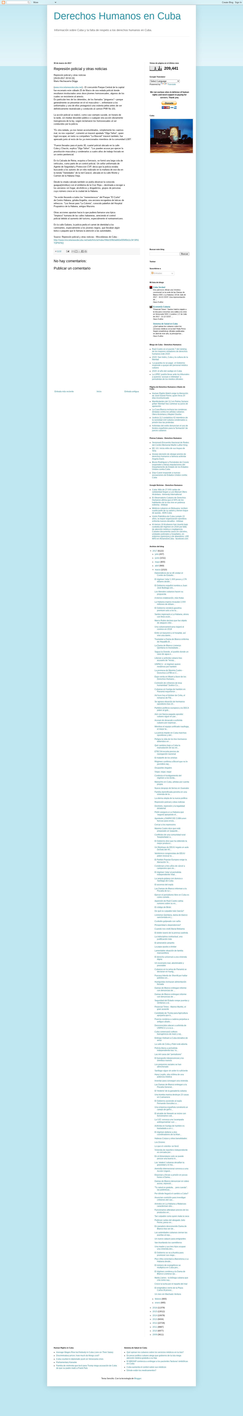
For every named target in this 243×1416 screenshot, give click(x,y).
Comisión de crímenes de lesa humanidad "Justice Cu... (168, 684)
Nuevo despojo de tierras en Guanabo (172, 788)
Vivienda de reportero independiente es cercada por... (171, 1151)
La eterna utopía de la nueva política (171, 798)
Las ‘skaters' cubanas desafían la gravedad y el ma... (169, 1163)
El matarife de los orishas (166, 758)
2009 (155, 1334)
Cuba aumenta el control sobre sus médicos (146, 1367)
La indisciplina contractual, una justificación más (168, 937)
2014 (155, 1315)
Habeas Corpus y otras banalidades (171, 1138)
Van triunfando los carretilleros (168, 1242)
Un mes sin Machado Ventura (168, 1294)
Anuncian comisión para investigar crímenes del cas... (170, 1198)
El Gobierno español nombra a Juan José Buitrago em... (171, 586)
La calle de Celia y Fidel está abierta (171, 1044)
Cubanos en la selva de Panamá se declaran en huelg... (171, 970)
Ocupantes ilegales (163, 768)
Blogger (137, 1378)
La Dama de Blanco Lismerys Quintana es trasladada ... (168, 646)
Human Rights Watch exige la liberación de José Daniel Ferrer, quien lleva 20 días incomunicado (170, 395)
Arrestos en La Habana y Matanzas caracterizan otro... (170, 1205)
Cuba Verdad (159, 287)
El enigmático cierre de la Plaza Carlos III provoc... (169, 1289)
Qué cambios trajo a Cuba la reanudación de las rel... (167, 746)
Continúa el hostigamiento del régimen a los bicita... (168, 776)
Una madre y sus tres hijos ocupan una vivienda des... (170, 1247)
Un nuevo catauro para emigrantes (170, 1239)
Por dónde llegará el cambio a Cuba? (171, 1193)
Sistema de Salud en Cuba (165, 324)
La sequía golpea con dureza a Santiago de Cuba (168, 879)
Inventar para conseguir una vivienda (171, 1081)
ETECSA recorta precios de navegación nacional (167, 752)
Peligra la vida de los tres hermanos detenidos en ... (171, 740)
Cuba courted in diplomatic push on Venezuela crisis (79, 1359)
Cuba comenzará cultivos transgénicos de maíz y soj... (168, 1033)
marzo (158, 570)
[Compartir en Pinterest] (85, 251)
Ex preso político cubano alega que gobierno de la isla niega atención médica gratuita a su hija (154, 1356)
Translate (171, 84)
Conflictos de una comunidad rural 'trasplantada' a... (170, 836)
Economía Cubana (161, 307)
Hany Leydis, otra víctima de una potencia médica (169, 1075)
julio (157, 554)
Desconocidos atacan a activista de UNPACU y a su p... (170, 1026)
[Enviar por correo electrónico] (73, 251)
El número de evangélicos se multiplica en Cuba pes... (168, 1266)
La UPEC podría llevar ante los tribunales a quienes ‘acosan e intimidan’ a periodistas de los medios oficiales (170, 376)
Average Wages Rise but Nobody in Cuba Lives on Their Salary (84, 1352)
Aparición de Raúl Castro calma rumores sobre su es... (169, 902)
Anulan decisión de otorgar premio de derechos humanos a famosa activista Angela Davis (169, 456)
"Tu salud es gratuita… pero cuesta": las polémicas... (171, 1188)
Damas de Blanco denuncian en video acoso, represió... (172, 1182)
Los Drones (160, 1142)
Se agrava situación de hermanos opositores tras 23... (170, 702)
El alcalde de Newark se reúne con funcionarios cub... (170, 1114)
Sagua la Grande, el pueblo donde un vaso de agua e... (171, 653)
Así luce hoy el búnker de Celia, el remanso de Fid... (170, 696)
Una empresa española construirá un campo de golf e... (171, 1108)
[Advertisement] (114, 48)
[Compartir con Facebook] (82, 251)
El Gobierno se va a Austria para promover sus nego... (169, 1254)
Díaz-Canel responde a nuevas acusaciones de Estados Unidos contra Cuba (169, 475)
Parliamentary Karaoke (66, 1362)
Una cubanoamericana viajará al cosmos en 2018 (169, 628)
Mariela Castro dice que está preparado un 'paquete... (167, 829)
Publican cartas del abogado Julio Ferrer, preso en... (170, 1221)
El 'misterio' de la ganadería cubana (171, 1091)
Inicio (99, 391)
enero (158, 1303)
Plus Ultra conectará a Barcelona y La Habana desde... (171, 1260)
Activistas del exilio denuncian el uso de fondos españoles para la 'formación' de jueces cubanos (170, 428)
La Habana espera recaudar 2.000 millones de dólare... (170, 603)
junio (157, 558)
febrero (158, 1299)
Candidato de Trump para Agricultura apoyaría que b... (171, 1014)
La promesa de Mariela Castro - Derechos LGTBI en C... (169, 671)
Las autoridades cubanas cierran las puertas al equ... (171, 1233)
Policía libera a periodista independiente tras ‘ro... (166, 1049)
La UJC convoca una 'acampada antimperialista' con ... (169, 1120)
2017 (155, 551)
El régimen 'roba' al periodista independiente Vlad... (168, 873)
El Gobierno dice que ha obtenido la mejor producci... (171, 842)
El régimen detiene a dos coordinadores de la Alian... (168, 1133)
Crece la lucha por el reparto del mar (171, 1284)
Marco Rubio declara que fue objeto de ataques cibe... (171, 621)
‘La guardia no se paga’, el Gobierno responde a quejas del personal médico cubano (170, 365)
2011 (155, 1327)
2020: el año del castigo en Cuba (167, 371)
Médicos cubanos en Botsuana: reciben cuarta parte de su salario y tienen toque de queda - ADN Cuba (170, 510)
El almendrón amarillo (164, 943)
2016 (155, 1308)
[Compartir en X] (79, 251)
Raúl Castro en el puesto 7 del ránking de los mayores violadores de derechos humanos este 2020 (169, 351)
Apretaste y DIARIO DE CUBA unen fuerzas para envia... (170, 819)
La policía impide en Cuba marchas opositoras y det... (170, 734)
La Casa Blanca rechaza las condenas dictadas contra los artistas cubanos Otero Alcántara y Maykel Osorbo (169, 411)
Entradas (157, 273)
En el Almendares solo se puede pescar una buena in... (169, 1157)
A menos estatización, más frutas (169, 598)
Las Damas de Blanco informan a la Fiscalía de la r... (171, 889)
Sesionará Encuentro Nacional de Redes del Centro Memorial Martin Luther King (170, 443)
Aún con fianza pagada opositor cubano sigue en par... (169, 715)
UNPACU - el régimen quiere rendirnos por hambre (168, 665)
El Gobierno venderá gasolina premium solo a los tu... (168, 609)
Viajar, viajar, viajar (163, 772)
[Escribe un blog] (76, 251)
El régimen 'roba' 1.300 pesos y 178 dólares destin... (171, 580)
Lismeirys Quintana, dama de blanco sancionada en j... (171, 916)
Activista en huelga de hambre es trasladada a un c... (169, 1127)
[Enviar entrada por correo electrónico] (67, 251)
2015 (155, 1311)
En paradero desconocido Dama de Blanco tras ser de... (171, 1227)
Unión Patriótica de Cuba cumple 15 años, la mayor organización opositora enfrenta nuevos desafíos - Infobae (169, 518)
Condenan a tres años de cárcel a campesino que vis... (170, 867)
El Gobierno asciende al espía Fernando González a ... (168, 1102)
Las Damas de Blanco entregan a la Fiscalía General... (171, 1085)
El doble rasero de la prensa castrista (171, 933)
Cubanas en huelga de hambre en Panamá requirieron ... (170, 690)
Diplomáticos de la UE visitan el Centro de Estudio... (169, 574)
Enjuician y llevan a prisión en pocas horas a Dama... (171, 1176)
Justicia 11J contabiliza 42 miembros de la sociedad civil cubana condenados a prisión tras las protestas (170, 420)
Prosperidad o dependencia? (168, 925)
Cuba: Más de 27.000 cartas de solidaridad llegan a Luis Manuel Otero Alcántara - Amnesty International (169, 492)
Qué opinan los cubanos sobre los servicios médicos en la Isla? (155, 1352)
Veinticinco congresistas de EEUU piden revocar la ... (170, 854)
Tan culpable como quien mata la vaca (172, 1216)
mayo (157, 562)
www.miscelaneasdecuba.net (68, 87)
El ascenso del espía (164, 884)
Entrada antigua (131, 391)
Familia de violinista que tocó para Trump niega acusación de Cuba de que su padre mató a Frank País (86, 1366)
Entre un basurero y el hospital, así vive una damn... (170, 634)
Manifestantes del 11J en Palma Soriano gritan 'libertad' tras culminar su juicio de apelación (170, 403)
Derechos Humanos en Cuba (117, 15)
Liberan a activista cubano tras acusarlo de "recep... (168, 659)
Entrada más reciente (64, 391)
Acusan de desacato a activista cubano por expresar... (168, 721)
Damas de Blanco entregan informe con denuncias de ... (170, 989)
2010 (155, 1331)
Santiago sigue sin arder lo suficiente (171, 1071)
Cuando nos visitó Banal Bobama (170, 929)
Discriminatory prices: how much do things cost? (77, 1355)
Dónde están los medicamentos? (141, 1370)
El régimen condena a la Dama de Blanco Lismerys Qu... (170, 1272)
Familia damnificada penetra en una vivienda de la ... (171, 793)
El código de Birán (163, 907)
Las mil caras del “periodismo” (168, 1054)
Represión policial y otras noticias (170, 802)
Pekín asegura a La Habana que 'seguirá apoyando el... (169, 813)
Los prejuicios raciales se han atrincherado (168, 1065)
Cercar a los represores (165, 825)
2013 (155, 1319)
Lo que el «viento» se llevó (167, 1146)
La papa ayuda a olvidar (165, 947)
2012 (155, 1323)
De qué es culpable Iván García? (169, 911)
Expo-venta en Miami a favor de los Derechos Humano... (170, 678)
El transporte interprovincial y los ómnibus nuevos (169, 1059)
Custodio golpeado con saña (168, 921)
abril (157, 566)
